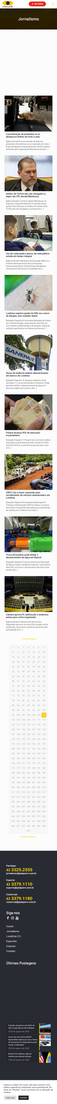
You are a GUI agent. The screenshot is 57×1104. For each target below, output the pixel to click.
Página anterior (29, 639)
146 (38, 744)
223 (38, 797)
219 (18, 797)
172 (28, 763)
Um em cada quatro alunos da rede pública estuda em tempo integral (27, 255)
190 (13, 778)
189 (44, 773)
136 (23, 739)
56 (44, 681)
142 (18, 744)
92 (13, 710)
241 (23, 811)
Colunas (10, 946)
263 (28, 826)
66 (23, 691)
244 (38, 811)
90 (39, 705)
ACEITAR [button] (23, 1098)
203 (44, 782)
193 (28, 778)
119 (44, 725)
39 (28, 672)
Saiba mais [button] (10, 1098)
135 (18, 739)
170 (18, 763)
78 (13, 700)
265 (38, 826)
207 (28, 787)
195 (38, 778)
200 (28, 782)
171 (23, 763)
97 (39, 710)
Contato (10, 951)
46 (28, 676)
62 (39, 686)
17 (23, 657)
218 (13, 797)
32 (28, 667)
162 (13, 758)
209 (38, 787)
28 (44, 662)
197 (13, 782)
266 (44, 826)
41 (39, 672)
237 (38, 807)
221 (28, 797)
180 (33, 768)
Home (9, 926)
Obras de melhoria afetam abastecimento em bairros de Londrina (27, 374)
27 (39, 662)
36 (13, 672)
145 (33, 744)
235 (28, 807)
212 (18, 792)
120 (13, 729)
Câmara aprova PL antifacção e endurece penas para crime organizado (27, 616)
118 (38, 725)
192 (23, 778)
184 (18, 773)
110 (33, 720)
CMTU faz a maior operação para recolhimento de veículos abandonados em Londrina (28, 495)
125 (38, 729)
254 (18, 821)
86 (18, 705)
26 (34, 662)
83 (39, 700)
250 (33, 816)
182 (44, 768)
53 (28, 681)
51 (18, 681)
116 (28, 725)
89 (34, 705)
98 (44, 710)
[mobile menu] (53, 4)
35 (44, 667)
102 (28, 715)
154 (44, 749)
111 (38, 720)
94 (23, 710)
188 (38, 773)
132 (38, 734)
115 (23, 725)
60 (28, 686)
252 (44, 816)
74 (28, 696)
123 (28, 729)
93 (18, 710)
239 (13, 811)
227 (23, 802)
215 (33, 792)
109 (28, 720)
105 (44, 715)
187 (33, 773)
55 (39, 681)
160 (38, 753)
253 (13, 821)
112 (44, 720)
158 (28, 753)
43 (13, 676)
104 (38, 715)
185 (23, 773)
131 (33, 734)
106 (13, 720)
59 (23, 686)
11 (28, 652)
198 (18, 782)
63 (44, 686)
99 (13, 715)
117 (33, 725)
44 (18, 676)
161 (44, 753)
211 (13, 792)
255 (23, 821)
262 (23, 826)
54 (34, 681)
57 (13, 686)
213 (23, 792)
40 (34, 672)
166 (33, 758)
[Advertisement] (28, 62)
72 (18, 696)
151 (28, 749)
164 (23, 758)
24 (23, 662)
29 (13, 667)
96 (34, 710)
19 (34, 657)
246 (13, 816)
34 (39, 667)
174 (38, 763)
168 (44, 758)
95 (28, 710)
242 (28, 811)
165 (28, 758)
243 (33, 811)
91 (44, 705)
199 (23, 782)
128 (18, 734)
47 (34, 676)
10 (23, 652)
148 (13, 749)
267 (28, 831)
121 (18, 729)
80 (23, 700)
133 (44, 734)
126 (44, 729)
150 (23, 749)
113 (13, 725)
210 (44, 787)
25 (28, 662)
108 (23, 720)
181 (38, 768)
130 (28, 734)
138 (33, 739)
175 (44, 763)
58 (18, 686)
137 (28, 739)
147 (44, 744)
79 (18, 700)
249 (28, 816)
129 (23, 734)
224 (44, 797)
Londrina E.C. (13, 936)
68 (34, 691)
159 (33, 753)
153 (38, 749)
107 (18, 720)
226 (18, 802)
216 (38, 792)
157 (23, 753)
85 (13, 705)
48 (39, 676)
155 (13, 753)
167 (38, 758)
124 (33, 729)
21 (44, 657)
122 (23, 729)
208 (33, 787)
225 (13, 802)
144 (28, 744)
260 (13, 826)
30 (18, 667)
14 (44, 652)
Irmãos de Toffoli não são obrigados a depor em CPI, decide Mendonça (26, 195)
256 (28, 821)
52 (23, 681)
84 (44, 700)
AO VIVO (38, 4)
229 (33, 802)
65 (18, 691)
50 (13, 681)
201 (33, 782)
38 (23, 672)
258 (38, 821)
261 (18, 826)
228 (28, 802)
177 (18, 768)
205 (18, 787)
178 (23, 768)
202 (38, 782)
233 (18, 807)
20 (39, 657)
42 (44, 672)
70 (44, 691)
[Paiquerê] (8, 4)
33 (34, 667)
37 (18, 672)
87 (23, 705)
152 (33, 749)
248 (23, 816)
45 (23, 676)
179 (28, 768)
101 (23, 715)
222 (33, 797)
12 (34, 652)
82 (34, 700)
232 (13, 807)
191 (18, 778)
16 (18, 657)
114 (18, 725)
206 (23, 787)
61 (34, 686)
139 (38, 739)
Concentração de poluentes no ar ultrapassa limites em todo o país (23, 135)
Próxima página (27, 837)
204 (13, 787)
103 (33, 715)
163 (18, 758)
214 (28, 792)
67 (28, 691)
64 (13, 691)
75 (34, 696)
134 (13, 739)
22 (13, 662)
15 (13, 657)
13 (39, 652)
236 (33, 807)
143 (23, 744)
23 (18, 662)
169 (13, 763)
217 (44, 792)
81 (28, 700)
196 (44, 778)
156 (18, 753)
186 (28, 773)
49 (44, 676)
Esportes (11, 941)
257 (33, 821)
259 (44, 821)
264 (33, 826)
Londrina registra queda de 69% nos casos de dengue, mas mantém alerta (28, 314)
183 (13, 773)
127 (13, 734)
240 (18, 811)
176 (13, 768)
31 (23, 667)
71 (13, 696)
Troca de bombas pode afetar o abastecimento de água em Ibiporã (23, 556)
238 (44, 807)
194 (33, 778)
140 (44, 739)
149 (18, 749)
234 (23, 807)
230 (38, 802)
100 (18, 715)
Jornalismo (12, 931)
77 (44, 696)
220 (23, 797)
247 (18, 816)
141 (13, 744)
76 (39, 696)
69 (39, 691)
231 (44, 802)
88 (28, 705)
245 (44, 811)
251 (38, 816)
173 (33, 763)
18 (28, 657)
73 (23, 696)
